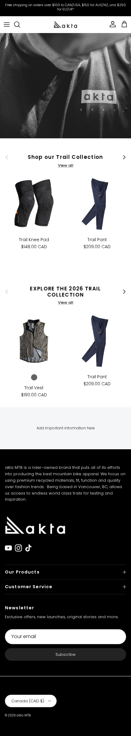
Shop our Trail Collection (65, 157)
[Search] (20, 24)
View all (65, 165)
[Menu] (6, 24)
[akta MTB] (65, 24)
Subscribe (65, 654)
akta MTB (23, 715)
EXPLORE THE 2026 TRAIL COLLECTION (65, 292)
